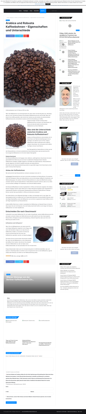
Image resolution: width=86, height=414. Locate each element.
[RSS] (47, 11)
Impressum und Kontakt (62, 411)
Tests (31, 10)
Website (32, 391)
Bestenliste (36, 10)
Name (7, 386)
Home (20, 10)
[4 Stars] (9, 255)
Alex (8, 298)
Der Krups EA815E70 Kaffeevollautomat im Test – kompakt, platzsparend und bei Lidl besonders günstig (74, 72)
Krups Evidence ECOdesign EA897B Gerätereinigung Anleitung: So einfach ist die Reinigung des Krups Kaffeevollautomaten (70, 277)
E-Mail (7, 391)
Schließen (48, 4)
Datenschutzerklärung (72, 411)
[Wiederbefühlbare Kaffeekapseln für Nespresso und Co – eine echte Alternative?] (29, 329)
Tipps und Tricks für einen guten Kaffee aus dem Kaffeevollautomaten (12, 341)
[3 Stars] (8, 255)
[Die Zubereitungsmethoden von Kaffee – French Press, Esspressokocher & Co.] (46, 331)
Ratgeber (43, 10)
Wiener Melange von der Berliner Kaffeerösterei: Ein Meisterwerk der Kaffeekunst (68, 272)
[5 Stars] (10, 255)
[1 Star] (6, 255)
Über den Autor (19, 307)
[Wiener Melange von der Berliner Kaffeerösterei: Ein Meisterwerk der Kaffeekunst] (63, 44)
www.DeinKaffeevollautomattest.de (29, 411)
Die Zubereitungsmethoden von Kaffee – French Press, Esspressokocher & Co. (45, 344)
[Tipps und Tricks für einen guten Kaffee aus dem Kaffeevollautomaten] (13, 329)
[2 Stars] (7, 255)
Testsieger (25, 10)
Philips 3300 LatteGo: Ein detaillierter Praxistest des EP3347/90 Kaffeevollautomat (69, 35)
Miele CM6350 (70, 198)
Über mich (72, 120)
